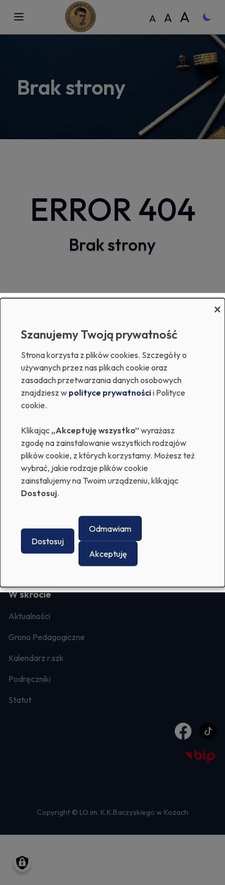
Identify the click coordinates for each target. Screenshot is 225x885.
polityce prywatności (110, 392)
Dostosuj (47, 541)
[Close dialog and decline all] (217, 304)
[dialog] (112, 442)
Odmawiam (110, 528)
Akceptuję (108, 553)
